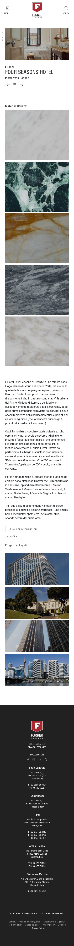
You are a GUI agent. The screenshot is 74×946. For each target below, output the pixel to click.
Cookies (62, 925)
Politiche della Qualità (29, 922)
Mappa (13, 536)
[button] (2, 33)
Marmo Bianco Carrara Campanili (43, 489)
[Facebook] (28, 759)
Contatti (12, 922)
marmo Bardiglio (15, 497)
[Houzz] (46, 759)
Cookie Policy (38, 928)
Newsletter (16, 925)
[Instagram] (34, 759)
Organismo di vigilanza (55, 922)
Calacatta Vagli (40, 493)
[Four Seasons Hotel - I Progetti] (37, 44)
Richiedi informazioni (24, 529)
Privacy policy (48, 925)
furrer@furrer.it (38, 744)
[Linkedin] (40, 759)
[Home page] (37, 10)
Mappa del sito (32, 925)
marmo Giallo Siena (16, 493)
